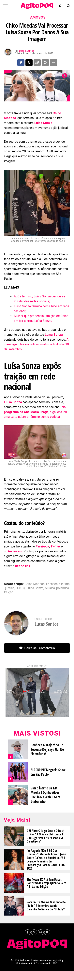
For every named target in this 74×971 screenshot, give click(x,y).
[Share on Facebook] (20, 62)
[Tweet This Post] (29, 62)
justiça (9, 588)
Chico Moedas (35, 584)
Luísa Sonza (34, 588)
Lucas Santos (26, 51)
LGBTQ (20, 588)
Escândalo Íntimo (58, 584)
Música (50, 588)
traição (8, 592)
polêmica (62, 588)
